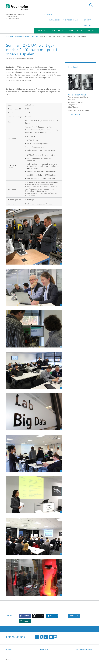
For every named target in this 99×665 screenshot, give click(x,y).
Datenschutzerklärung (84, 649)
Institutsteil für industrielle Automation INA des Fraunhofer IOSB (15, 16)
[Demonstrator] (34, 328)
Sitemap (87, 20)
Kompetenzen (58, 31)
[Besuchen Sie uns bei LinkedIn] (46, 637)
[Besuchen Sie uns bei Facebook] (37, 637)
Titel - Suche (91, 5)
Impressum (44, 649)
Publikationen (75, 31)
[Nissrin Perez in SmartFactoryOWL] (34, 494)
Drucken (74, 615)
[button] (25, 616)
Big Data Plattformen (22, 36)
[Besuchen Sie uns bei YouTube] (51, 637)
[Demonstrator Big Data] (34, 237)
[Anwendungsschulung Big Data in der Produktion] (34, 287)
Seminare (35, 36)
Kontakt (9, 649)
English (87, 25)
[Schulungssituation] (34, 453)
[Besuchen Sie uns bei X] (41, 637)
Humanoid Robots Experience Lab (63, 20)
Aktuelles (42, 31)
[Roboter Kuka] (34, 577)
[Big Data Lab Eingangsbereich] (34, 411)
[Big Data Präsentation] (34, 536)
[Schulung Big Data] (34, 370)
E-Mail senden (75, 114)
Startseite (9, 36)
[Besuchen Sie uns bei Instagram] (55, 637)
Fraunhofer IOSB (44, 15)
